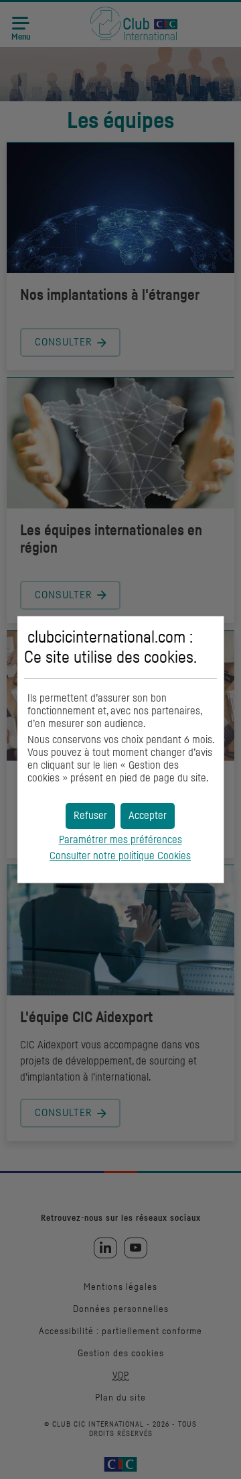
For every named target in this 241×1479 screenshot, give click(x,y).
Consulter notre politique (120, 856)
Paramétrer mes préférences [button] (120, 839)
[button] (147, 816)
